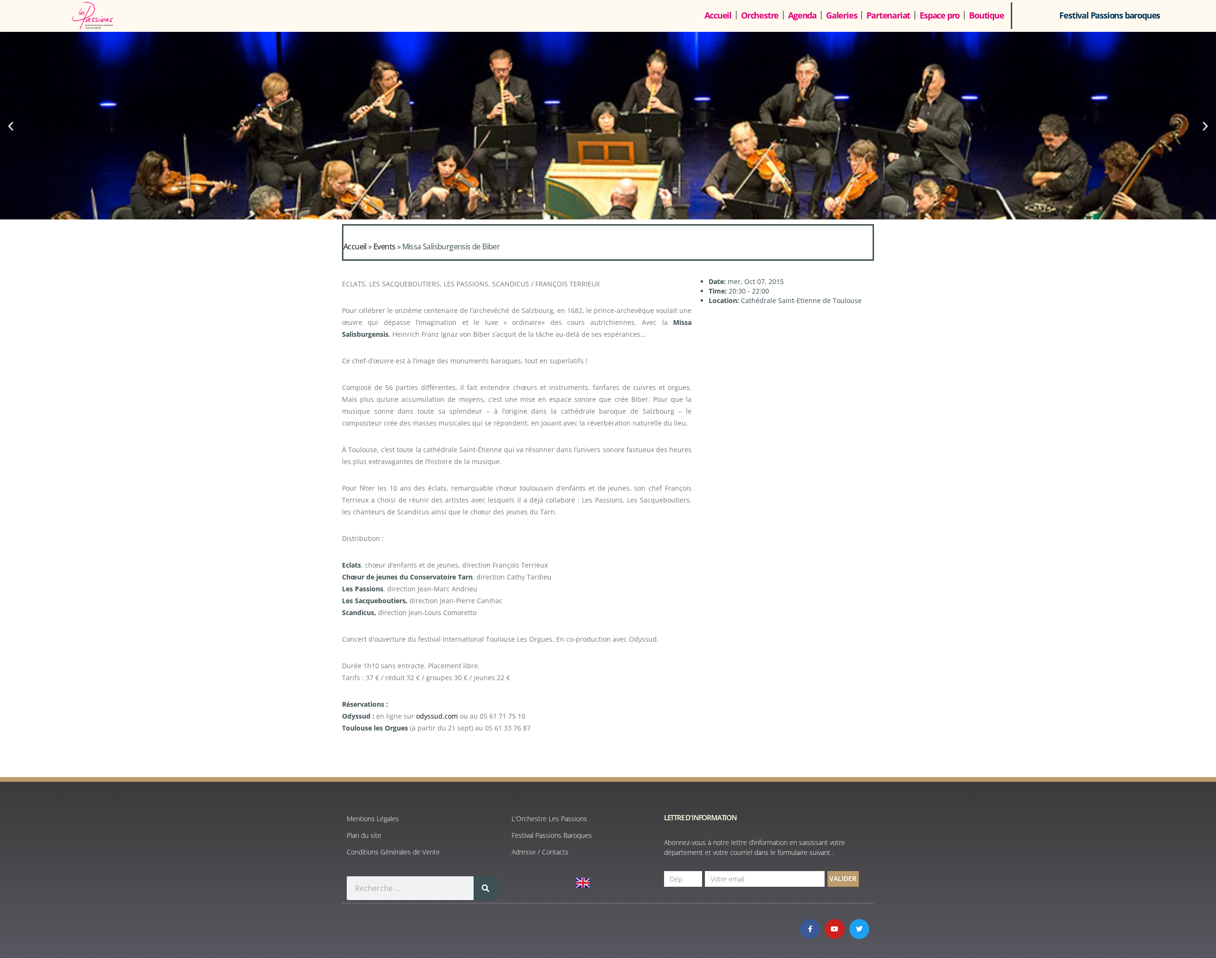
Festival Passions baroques (1109, 15)
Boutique (986, 15)
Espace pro (940, 15)
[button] (11, 126)
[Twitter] (859, 929)
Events (384, 246)
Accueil (718, 15)
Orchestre (760, 15)
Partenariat (888, 15)
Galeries (841, 15)
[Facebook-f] (810, 929)
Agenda (802, 15)
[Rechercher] (485, 888)
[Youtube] (835, 929)
